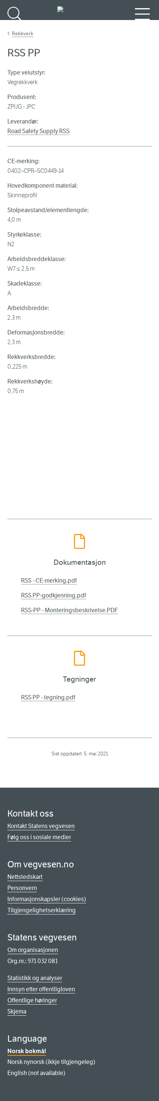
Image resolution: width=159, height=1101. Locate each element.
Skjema (16, 1011)
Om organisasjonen (32, 949)
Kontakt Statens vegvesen (41, 826)
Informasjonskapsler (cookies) (46, 899)
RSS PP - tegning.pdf (48, 697)
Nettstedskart (25, 876)
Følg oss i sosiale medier (39, 837)
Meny (142, 26)
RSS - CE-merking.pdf (49, 580)
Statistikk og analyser (34, 978)
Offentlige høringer (32, 1000)
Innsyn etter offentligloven (41, 989)
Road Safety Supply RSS (38, 131)
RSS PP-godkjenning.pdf (53, 595)
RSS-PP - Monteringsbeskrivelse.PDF (69, 610)
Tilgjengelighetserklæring (41, 910)
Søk (15, 26)
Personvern (22, 887)
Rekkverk (22, 33)
